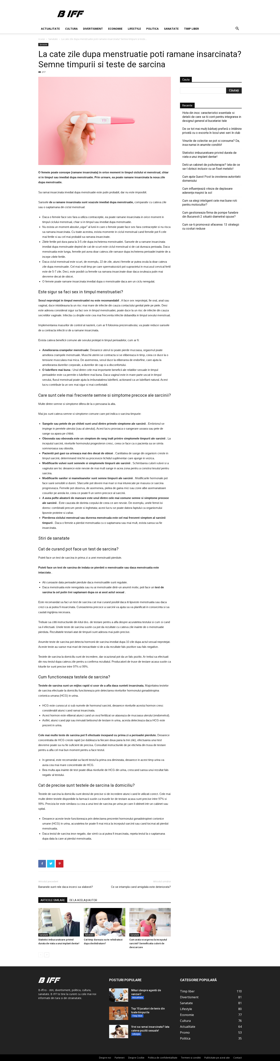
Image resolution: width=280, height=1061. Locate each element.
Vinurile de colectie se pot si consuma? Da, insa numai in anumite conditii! (211, 143)
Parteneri (120, 1057)
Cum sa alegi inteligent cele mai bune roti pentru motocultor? (209, 202)
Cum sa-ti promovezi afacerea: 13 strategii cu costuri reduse (210, 226)
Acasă (41, 39)
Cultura (71, 28)
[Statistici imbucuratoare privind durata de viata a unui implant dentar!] (59, 922)
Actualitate (50, 28)
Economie (115, 28)
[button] (237, 29)
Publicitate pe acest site (217, 1057)
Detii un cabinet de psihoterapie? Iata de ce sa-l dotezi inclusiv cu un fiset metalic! (211, 166)
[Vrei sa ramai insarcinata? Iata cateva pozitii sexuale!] (118, 1031)
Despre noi (105, 1057)
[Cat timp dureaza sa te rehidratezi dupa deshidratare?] (104, 922)
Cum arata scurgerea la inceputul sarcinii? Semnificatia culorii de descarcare (148, 943)
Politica (152, 28)
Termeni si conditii (191, 1057)
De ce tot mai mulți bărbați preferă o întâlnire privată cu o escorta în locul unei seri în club (212, 131)
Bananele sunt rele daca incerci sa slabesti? (65, 887)
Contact (237, 1057)
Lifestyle (134, 28)
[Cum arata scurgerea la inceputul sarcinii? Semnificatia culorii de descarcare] (150, 922)
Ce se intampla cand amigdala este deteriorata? (141, 887)
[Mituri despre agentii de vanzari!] (118, 995)
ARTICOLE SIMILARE (53, 900)
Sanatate (171, 28)
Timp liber (191, 28)
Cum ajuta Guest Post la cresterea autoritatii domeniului (211, 178)
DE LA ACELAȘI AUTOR (83, 900)
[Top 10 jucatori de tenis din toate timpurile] (118, 1013)
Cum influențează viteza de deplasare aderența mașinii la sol (207, 190)
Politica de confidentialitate (162, 1057)
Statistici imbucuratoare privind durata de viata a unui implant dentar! (209, 155)
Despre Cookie (136, 1057)
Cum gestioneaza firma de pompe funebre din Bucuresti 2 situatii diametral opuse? (210, 214)
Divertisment (93, 28)
